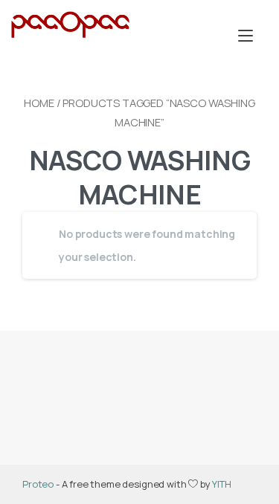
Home (39, 102)
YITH (221, 484)
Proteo (38, 484)
